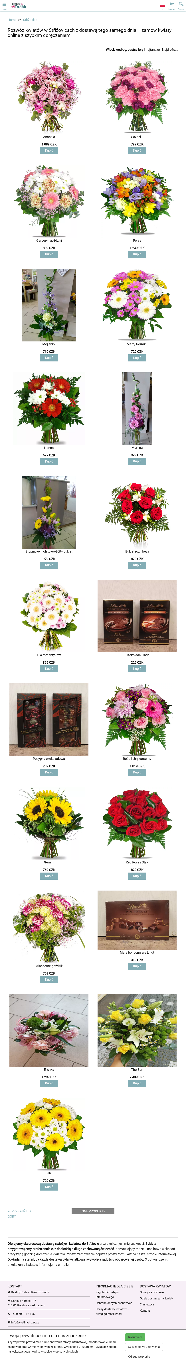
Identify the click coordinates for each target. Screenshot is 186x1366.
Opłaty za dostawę (152, 1292)
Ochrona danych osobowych (114, 1303)
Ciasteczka (147, 1304)
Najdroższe (170, 49)
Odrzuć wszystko (139, 1356)
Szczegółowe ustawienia (144, 1347)
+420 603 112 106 (23, 1314)
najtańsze (153, 49)
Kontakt (145, 1310)
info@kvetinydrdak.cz (25, 1322)
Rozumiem (135, 1337)
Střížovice (30, 20)
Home (12, 20)
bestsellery (135, 49)
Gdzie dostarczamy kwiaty (157, 1298)
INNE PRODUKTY (93, 1211)
